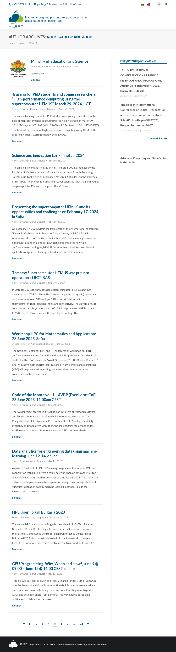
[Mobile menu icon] (165, 19)
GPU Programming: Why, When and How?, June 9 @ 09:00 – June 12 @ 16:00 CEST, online (55, 566)
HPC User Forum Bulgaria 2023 (38, 512)
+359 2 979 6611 (21, 4)
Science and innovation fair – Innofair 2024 (48, 155)
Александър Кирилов (69, 36)
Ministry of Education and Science (60, 61)
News (15, 109)
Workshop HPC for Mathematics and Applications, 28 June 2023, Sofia (54, 336)
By (43, 66)
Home (12, 43)
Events (15, 343)
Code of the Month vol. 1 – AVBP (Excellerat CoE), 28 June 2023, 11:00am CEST (54, 397)
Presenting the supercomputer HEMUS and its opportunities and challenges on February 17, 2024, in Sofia (55, 212)
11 (81, 623)
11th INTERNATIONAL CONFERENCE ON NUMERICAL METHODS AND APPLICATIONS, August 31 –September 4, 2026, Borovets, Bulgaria (141, 80)
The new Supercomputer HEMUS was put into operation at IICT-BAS (50, 275)
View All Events (157, 138)
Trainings (23, 109)
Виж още (35, 79)
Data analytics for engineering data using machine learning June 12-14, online (54, 453)
